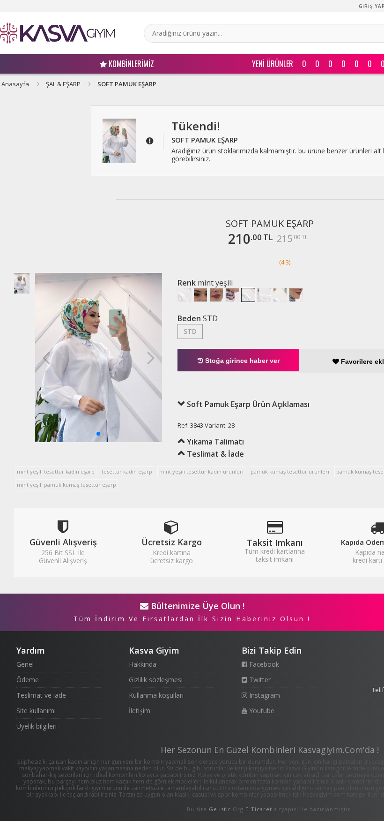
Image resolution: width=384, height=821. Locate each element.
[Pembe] (232, 295)
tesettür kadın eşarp (127, 471)
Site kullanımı (36, 710)
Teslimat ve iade (41, 695)
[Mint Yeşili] (248, 295)
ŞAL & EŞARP (63, 84)
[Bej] (216, 295)
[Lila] (296, 295)
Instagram (263, 695)
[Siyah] (184, 295)
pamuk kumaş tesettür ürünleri (290, 471)
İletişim (139, 710)
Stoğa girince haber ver (241, 360)
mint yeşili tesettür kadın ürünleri (201, 471)
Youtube (260, 710)
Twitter (259, 679)
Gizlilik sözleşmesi (156, 679)
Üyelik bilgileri (36, 726)
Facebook (263, 664)
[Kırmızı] (200, 295)
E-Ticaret (258, 809)
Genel (25, 664)
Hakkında (142, 664)
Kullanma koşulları (156, 695)
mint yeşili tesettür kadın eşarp (56, 471)
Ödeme (27, 679)
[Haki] (264, 295)
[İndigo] (280, 295)
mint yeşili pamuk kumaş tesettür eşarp (66, 484)
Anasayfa (15, 84)
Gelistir (220, 809)
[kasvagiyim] (57, 33)
